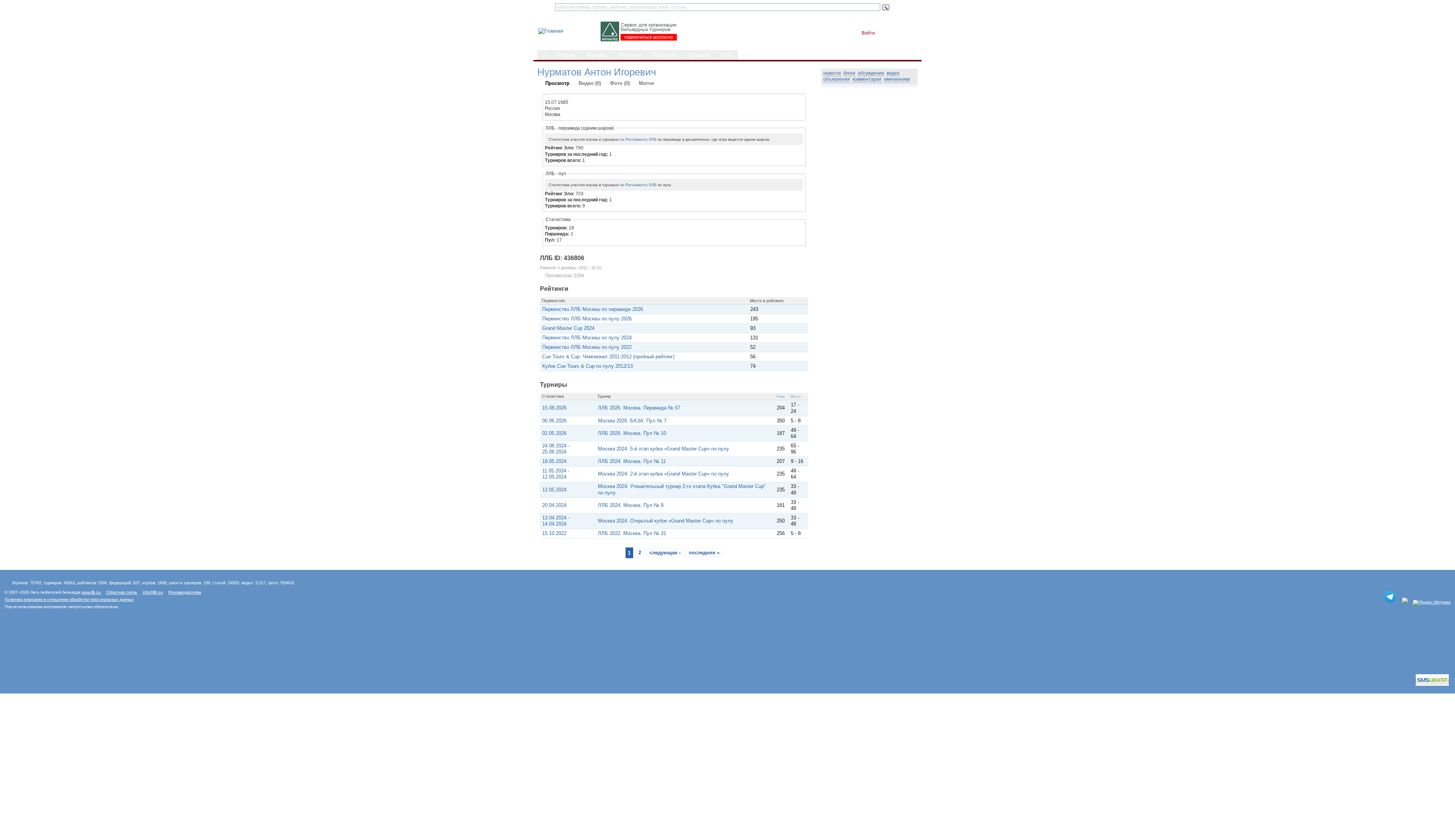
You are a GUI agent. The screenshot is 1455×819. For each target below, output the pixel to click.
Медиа (565, 55)
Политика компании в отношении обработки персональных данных (69, 599)
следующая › (665, 552)
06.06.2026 (554, 421)
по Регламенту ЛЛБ (638, 139)
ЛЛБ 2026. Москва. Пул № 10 (632, 433)
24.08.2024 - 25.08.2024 (555, 449)
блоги (849, 73)
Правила (698, 55)
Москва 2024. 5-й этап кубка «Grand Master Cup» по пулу (663, 449)
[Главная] (550, 31)
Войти (868, 33)
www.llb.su (91, 592)
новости (832, 73)
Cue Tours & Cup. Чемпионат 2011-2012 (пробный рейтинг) (608, 356)
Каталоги (664, 55)
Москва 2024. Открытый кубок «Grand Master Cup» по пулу (665, 521)
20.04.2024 (554, 505)
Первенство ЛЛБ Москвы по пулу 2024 (587, 337)
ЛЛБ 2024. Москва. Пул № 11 (632, 461)
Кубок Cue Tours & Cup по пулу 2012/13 (587, 366)
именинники (897, 79)
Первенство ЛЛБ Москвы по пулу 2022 (587, 347)
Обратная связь (121, 592)
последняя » (704, 552)
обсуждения (871, 73)
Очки (780, 397)
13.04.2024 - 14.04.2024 (555, 521)
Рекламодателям (184, 592)
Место (795, 397)
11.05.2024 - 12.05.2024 (555, 474)
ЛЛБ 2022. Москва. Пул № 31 (632, 533)
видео (893, 73)
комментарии (867, 79)
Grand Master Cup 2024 (568, 328)
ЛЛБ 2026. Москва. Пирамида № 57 (639, 408)
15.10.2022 (554, 533)
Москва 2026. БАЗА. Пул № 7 (632, 421)
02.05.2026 (554, 433)
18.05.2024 (554, 461)
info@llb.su (153, 592)
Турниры (596, 55)
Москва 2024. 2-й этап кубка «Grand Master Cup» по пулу (663, 474)
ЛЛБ (726, 55)
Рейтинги (630, 55)
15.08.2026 (554, 408)
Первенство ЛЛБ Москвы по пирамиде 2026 (592, 309)
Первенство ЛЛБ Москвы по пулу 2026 (587, 319)
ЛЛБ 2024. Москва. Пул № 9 (630, 505)
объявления (836, 79)
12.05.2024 (554, 490)
